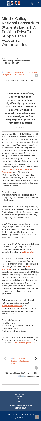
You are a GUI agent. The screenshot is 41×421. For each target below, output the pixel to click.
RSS (21, 414)
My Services (19, 401)
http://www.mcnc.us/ (12, 306)
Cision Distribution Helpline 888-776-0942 (21, 407)
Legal (8, 414)
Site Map (15, 414)
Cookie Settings (29, 414)
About (20, 399)
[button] (32, 3)
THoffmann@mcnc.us (25, 343)
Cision (23, 418)
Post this (22, 128)
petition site (27, 252)
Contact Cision (20, 394)
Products (20, 397)
